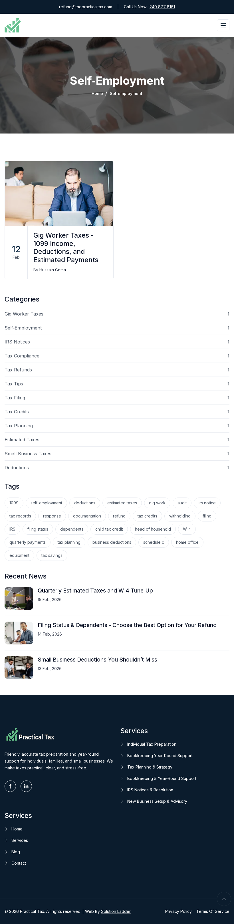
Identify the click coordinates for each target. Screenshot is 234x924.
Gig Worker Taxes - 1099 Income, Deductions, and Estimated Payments (65, 247)
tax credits (147, 515)
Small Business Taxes (117, 453)
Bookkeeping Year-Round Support (160, 755)
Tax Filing (117, 398)
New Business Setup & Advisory (157, 801)
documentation (87, 515)
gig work (157, 502)
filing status (37, 529)
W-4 (187, 529)
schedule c (153, 542)
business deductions (111, 542)
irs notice (207, 502)
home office (187, 542)
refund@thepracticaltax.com (85, 6)
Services (19, 840)
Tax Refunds (117, 370)
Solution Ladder (116, 911)
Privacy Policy (178, 911)
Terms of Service (212, 911)
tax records (20, 515)
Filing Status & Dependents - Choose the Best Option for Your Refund (127, 625)
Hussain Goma (52, 269)
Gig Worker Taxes (117, 314)
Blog (15, 851)
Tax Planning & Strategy (149, 767)
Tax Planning (117, 425)
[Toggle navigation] (223, 25)
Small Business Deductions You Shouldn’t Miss (97, 659)
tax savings (51, 555)
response (52, 515)
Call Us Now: (149, 6)
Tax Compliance (117, 356)
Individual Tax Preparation (151, 744)
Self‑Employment (117, 328)
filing (207, 515)
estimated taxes (122, 502)
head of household (153, 529)
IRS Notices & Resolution (150, 789)
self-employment (46, 502)
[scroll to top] (224, 899)
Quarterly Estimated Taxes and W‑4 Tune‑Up (95, 590)
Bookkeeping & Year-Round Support (161, 778)
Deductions (117, 467)
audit (182, 502)
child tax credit (109, 529)
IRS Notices (117, 342)
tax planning (69, 542)
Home (97, 93)
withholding (180, 515)
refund (119, 515)
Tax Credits (117, 412)
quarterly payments (27, 542)
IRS (12, 529)
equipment (19, 555)
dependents (71, 529)
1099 (14, 502)
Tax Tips (117, 384)
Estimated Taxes (117, 439)
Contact (18, 863)
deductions (84, 502)
